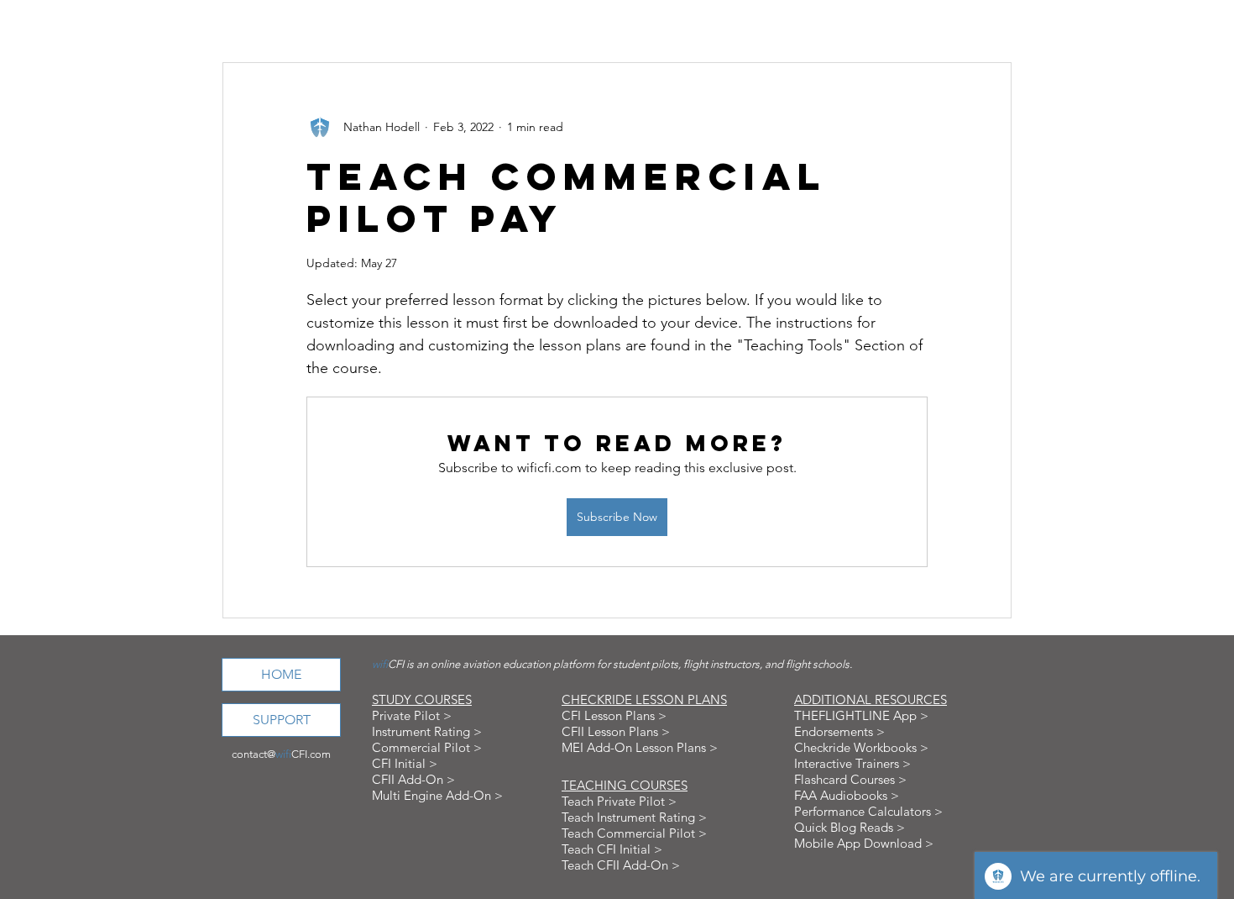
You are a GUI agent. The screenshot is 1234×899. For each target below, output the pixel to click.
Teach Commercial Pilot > (634, 833)
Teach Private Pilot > (619, 801)
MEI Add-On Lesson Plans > (640, 747)
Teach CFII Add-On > (621, 865)
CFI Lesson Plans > (614, 715)
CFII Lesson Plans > (616, 731)
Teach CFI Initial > (612, 849)
